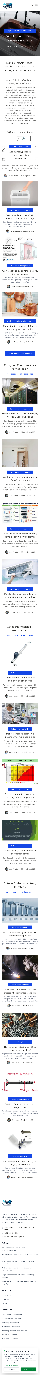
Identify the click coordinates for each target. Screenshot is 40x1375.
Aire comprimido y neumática (12, 1319)
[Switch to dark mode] (32, 5)
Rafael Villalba (7, 1295)
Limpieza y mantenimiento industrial (20, 31)
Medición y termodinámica (20, 146)
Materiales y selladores (10, 1335)
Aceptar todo (28, 1369)
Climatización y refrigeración (20, 210)
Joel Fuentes (6, 1303)
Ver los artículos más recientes (20, 353)
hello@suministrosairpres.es (14, 1237)
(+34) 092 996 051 (11, 1233)
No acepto (11, 1369)
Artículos (6, 1243)
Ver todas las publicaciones (20, 374)
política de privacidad (11, 1365)
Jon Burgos (6, 1299)
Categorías (7, 1309)
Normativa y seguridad (10, 1339)
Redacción (6, 1290)
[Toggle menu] (36, 5)
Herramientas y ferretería (20, 927)
